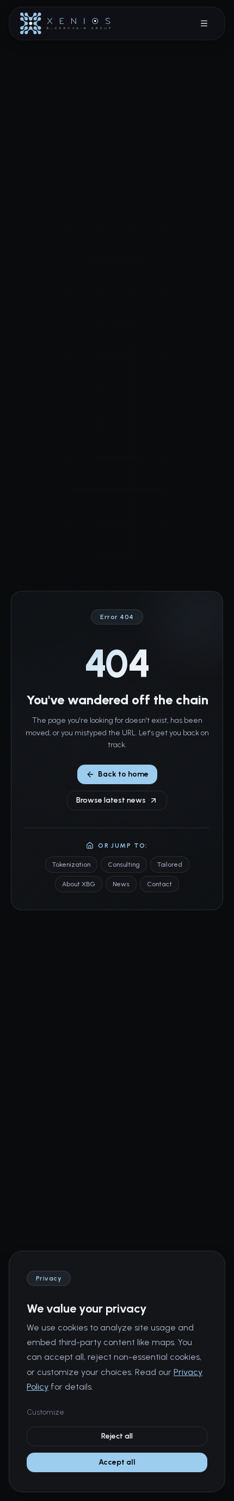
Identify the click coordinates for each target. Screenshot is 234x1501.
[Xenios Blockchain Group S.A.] (65, 23)
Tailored (169, 864)
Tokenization (71, 864)
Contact (159, 884)
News (121, 884)
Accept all (117, 1462)
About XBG (78, 884)
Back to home (123, 774)
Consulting (124, 864)
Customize (45, 1412)
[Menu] (204, 23)
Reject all (117, 1436)
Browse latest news (111, 800)
